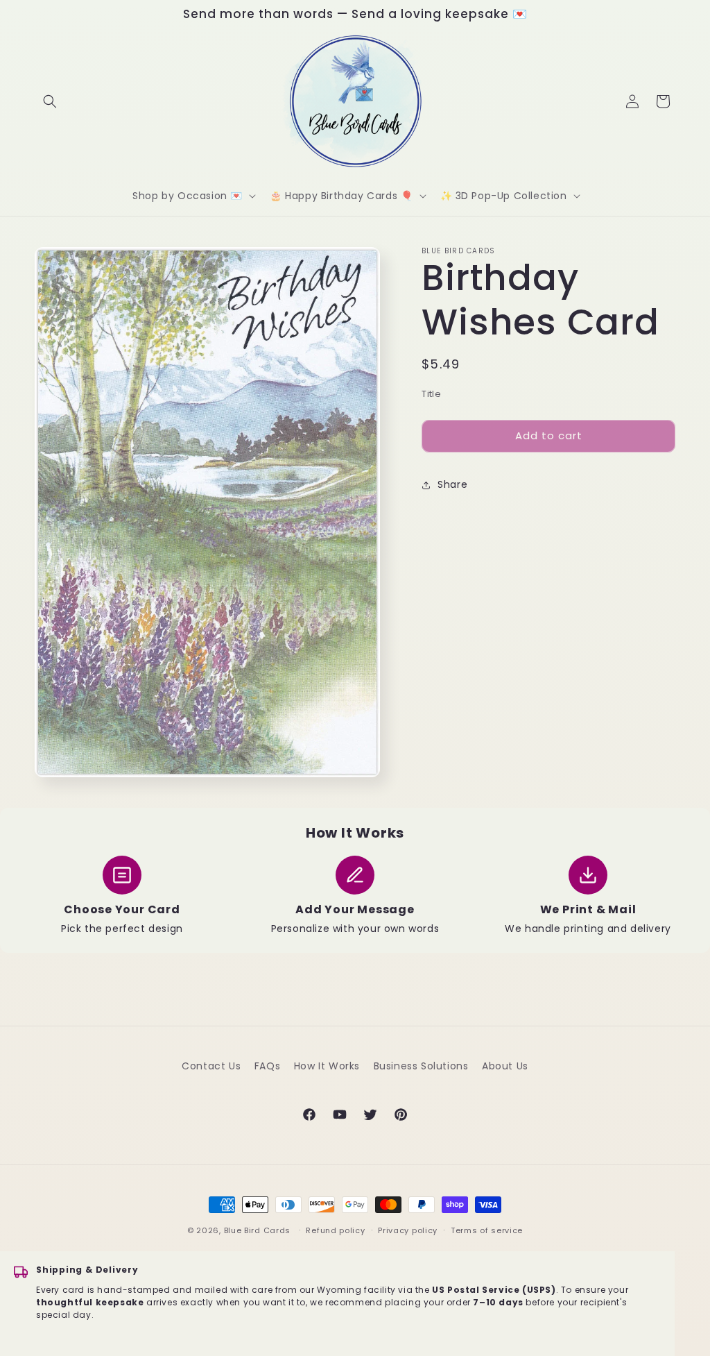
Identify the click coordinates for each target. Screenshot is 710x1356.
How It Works (327, 1066)
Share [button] (452, 484)
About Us (505, 1066)
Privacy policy (408, 1230)
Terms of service (487, 1230)
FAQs (267, 1066)
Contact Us (211, 1066)
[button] (50, 101)
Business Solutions (421, 1066)
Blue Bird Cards (257, 1230)
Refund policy (335, 1230)
